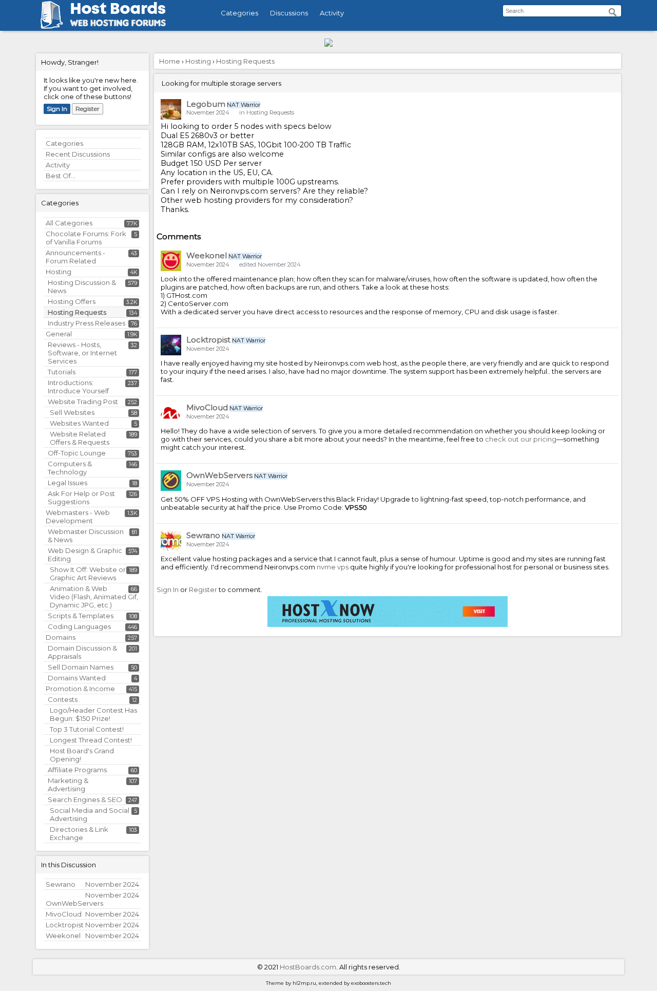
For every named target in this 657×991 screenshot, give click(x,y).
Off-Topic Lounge (77, 453)
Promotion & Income (80, 688)
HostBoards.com (308, 967)
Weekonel (206, 255)
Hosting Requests (77, 312)
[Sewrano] (171, 540)
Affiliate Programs (77, 770)
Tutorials (61, 372)
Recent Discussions (78, 154)
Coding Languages (79, 626)
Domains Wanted (77, 678)
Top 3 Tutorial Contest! (87, 729)
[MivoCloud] (171, 413)
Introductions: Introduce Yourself (78, 386)
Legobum (205, 104)
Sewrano (203, 535)
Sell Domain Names (80, 667)
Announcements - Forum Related (75, 257)
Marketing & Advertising (68, 784)
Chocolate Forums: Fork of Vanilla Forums (86, 238)
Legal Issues (67, 483)
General (59, 334)
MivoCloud (207, 407)
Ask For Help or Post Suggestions (81, 497)
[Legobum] (171, 109)
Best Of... (60, 175)
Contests (63, 699)
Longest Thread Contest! (91, 740)
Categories (239, 13)
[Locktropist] (171, 345)
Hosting (58, 272)
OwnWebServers (219, 475)
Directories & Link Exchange (79, 833)
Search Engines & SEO (85, 799)
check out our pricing (520, 439)
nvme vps (333, 567)
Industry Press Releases (86, 323)
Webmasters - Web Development (78, 516)
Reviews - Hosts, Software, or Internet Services (82, 352)
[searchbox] (562, 10)
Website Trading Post (83, 401)
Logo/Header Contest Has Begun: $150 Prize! (93, 714)
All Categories (69, 223)
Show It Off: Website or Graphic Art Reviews (88, 573)
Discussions (289, 13)
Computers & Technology (70, 468)
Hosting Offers (71, 301)
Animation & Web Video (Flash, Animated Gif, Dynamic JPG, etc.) (94, 596)
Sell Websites (72, 412)
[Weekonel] (171, 261)
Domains (60, 637)
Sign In (57, 108)
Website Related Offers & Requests (79, 438)
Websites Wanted (79, 423)
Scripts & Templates (80, 616)
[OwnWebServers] (171, 480)
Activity (332, 13)
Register (87, 108)
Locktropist (208, 340)
